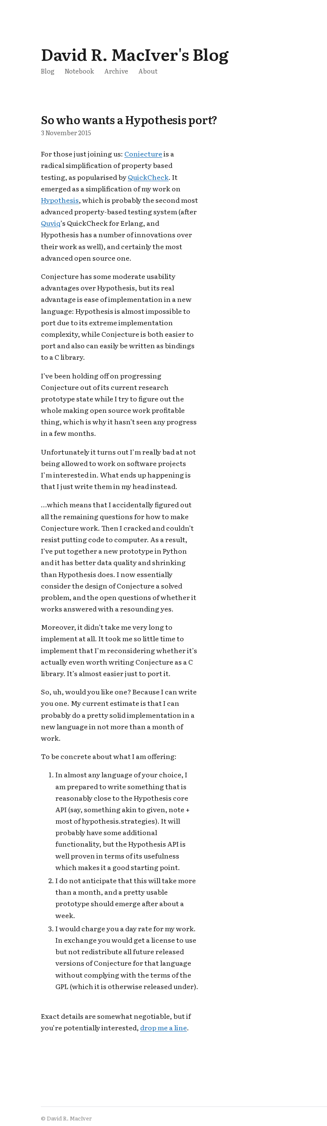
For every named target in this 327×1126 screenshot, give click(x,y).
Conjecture (143, 153)
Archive (116, 70)
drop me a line (163, 1027)
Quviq (50, 223)
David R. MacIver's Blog (134, 54)
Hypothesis (60, 200)
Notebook (79, 70)
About (148, 70)
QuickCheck (148, 177)
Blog (47, 70)
